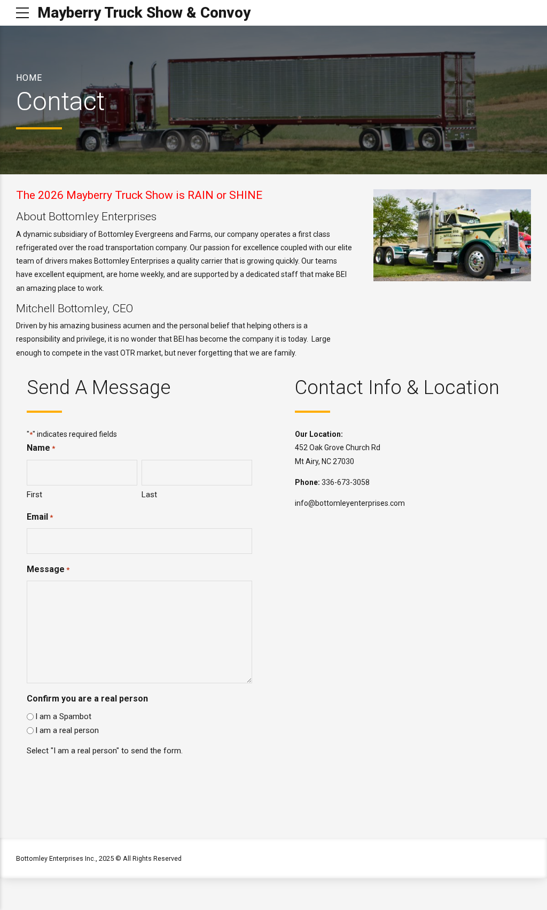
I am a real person (67, 730)
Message (48, 569)
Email (40, 517)
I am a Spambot (63, 716)
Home (29, 78)
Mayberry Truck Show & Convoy (144, 12)
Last (149, 494)
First (34, 494)
